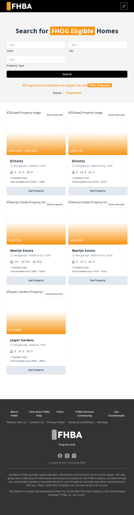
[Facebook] (60, 456)
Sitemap (102, 422)
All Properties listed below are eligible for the (66, 85)
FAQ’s (60, 411)
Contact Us (36, 422)
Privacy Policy (56, 422)
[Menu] (123, 6)
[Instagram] (74, 456)
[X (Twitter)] (67, 456)
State (10, 50)
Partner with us (16, 422)
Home (57, 93)
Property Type (15, 65)
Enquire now (67, 444)
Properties (73, 93)
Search (67, 74)
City (71, 50)
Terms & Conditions (81, 422)
